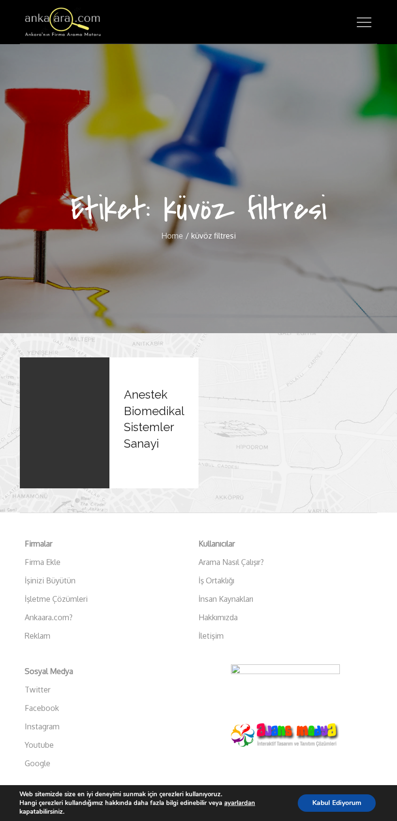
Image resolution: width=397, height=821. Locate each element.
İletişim (211, 636)
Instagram (42, 726)
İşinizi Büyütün (50, 580)
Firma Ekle (43, 562)
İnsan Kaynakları (225, 599)
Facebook (42, 708)
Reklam (37, 636)
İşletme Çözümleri (56, 599)
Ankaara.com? (49, 617)
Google (37, 763)
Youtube (39, 745)
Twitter (37, 689)
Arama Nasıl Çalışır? (231, 562)
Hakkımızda (218, 617)
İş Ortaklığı (216, 580)
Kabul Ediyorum (336, 802)
